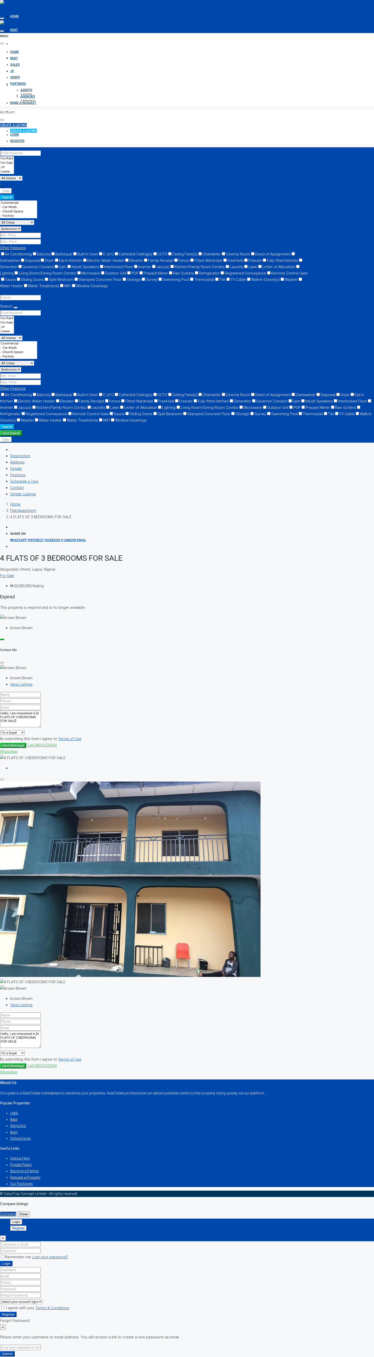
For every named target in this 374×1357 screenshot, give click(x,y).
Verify (15, 71)
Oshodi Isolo (20, 1138)
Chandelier (212, 254)
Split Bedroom (61, 279)
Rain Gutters (183, 273)
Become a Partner (24, 1171)
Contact (17, 487)
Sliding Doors (32, 279)
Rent (14, 30)
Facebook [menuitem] (52, 540)
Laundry (236, 267)
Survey (151, 279)
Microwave (90, 273)
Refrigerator (209, 273)
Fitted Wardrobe (208, 260)
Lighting (169, 407)
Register (8, 1314)
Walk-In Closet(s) (265, 279)
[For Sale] (7, 163)
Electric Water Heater (105, 260)
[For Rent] (7, 158)
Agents (26, 90)
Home (14, 16)
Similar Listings (23, 494)
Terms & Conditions (52, 1308)
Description (20, 456)
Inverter (144, 267)
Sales (15, 44)
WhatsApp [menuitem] (18, 540)
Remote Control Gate (289, 273)
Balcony (43, 254)
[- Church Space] (18, 211)
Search (7, 197)
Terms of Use (69, 739)
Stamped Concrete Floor (100, 279)
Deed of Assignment (273, 254)
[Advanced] (2, 185)
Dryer (49, 260)
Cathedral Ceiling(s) (135, 254)
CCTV (162, 254)
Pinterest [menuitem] (36, 540)
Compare (8, 1214)
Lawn (252, 267)
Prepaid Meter (155, 273)
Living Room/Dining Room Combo (47, 273)
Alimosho (18, 1126)
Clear (6, 191)
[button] (13, 248)
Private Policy (21, 1165)
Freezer (255, 260)
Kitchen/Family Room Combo (200, 267)
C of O (108, 254)
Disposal (32, 260)
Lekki (14, 1113)
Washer (291, 279)
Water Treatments (43, 286)
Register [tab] (18, 1228)
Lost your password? (50, 1257)
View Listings (21, 684)
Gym (62, 267)
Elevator (136, 260)
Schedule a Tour (24, 481)
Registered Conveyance (245, 273)
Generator (242, 401)
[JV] (7, 167)
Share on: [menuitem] (18, 534)
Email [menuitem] (81, 540)
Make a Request (23, 111)
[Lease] (7, 171)
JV (12, 71)
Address (17, 462)
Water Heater (50, 420)
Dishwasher (305, 395)
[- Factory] (18, 216)
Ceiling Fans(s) (184, 254)
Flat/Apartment (23, 510)
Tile (222, 279)
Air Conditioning (18, 254)
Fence (183, 260)
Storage (134, 279)
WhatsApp (9, 751)
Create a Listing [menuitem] (23, 131)
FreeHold (235, 260)
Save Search (11, 433)
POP (134, 273)
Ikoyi (14, 1132)
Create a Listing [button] (13, 125)
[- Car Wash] (18, 207)
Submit (7, 1354)
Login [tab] (16, 1222)
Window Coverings (92, 286)
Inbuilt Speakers (85, 267)
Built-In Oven (87, 254)
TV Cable (238, 279)
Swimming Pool (176, 279)
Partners (18, 83)
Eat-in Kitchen (70, 260)
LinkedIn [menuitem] (70, 540)
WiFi (67, 286)
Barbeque (63, 254)
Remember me (18, 1257)
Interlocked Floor (118, 267)
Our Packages (21, 1184)
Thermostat (204, 279)
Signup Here (20, 1158)
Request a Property (25, 1177)
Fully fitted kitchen (282, 260)
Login (6, 1263)
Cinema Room (238, 254)
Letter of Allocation (278, 267)
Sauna (10, 279)
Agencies (27, 96)
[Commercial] (18, 203)
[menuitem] (14, 135)
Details (16, 468)
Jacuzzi (162, 267)
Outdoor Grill (115, 273)
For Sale (7, 575)
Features (17, 475)
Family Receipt (160, 260)
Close (23, 1214)
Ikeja (13, 1119)
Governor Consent (38, 267)
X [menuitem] (62, 540)
